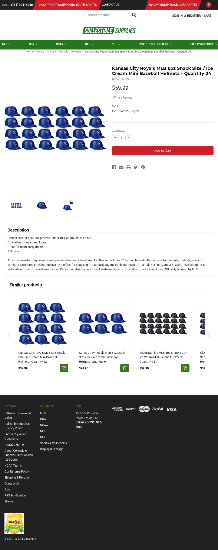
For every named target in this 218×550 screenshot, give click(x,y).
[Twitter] (136, 167)
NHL (115, 44)
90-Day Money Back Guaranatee (173, 4)
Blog (7, 489)
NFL (87, 44)
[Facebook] (209, 5)
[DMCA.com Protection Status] (14, 523)
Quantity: (118, 130)
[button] (8, 335)
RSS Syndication (15, 495)
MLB (5, 44)
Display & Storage (202, 44)
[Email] (121, 167)
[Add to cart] (64, 368)
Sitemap (9, 501)
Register (194, 15)
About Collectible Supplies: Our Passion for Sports (18, 455)
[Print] (128, 167)
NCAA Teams (13, 465)
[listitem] (42, 335)
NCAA (60, 44)
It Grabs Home (14, 444)
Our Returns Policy (16, 471)
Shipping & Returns (17, 477)
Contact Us (110, 4)
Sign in (177, 15)
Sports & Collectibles (154, 44)
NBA (32, 44)
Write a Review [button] (122, 97)
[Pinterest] (143, 167)
